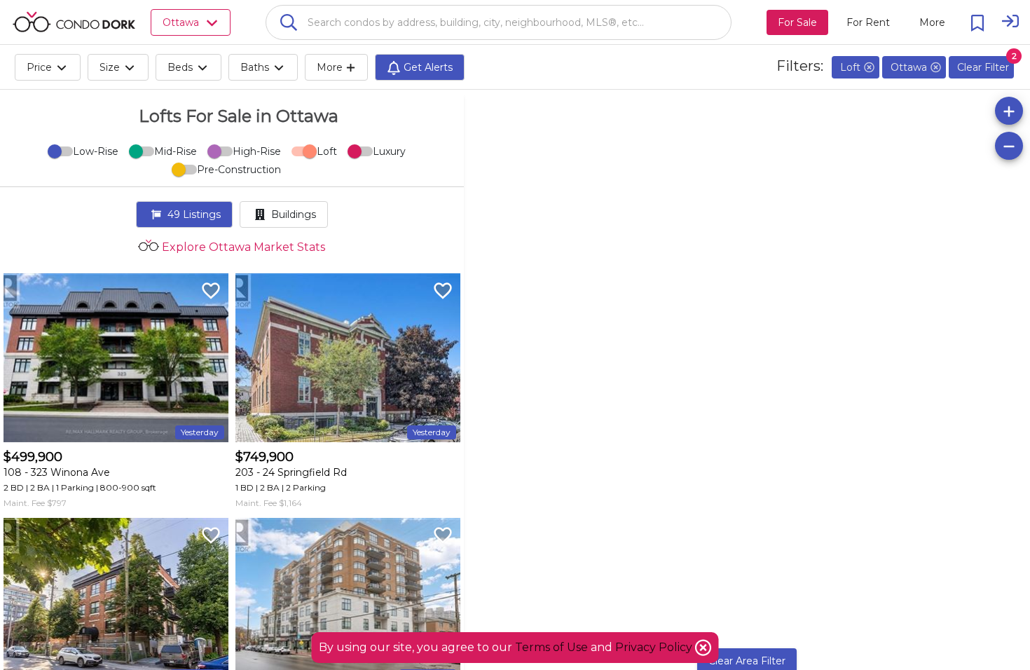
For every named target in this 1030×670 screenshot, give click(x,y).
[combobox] (499, 22)
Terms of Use (551, 647)
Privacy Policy (655, 647)
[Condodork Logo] (74, 21)
